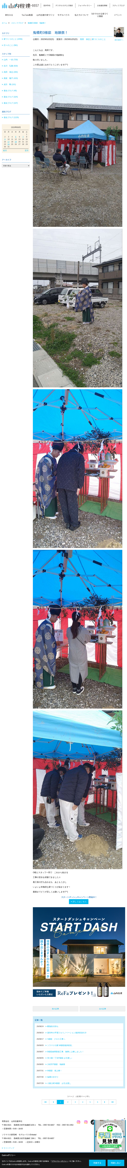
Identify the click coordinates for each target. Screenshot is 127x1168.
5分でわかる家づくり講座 (99, 15)
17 (9, 142)
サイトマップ (9, 1148)
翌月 (27, 150)
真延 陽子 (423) (11, 78)
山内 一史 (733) (11, 60)
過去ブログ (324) (11, 97)
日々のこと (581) (11, 45)
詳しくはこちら (80, 902)
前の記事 (55, 1009)
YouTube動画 (27, 15)
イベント (118, 15)
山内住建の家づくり (45, 15)
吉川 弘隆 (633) (11, 66)
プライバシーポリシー (60, 1161)
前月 (5, 150)
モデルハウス (63, 15)
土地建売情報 (102, 5)
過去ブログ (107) (11, 103)
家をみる (9, 15)
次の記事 (102, 1009)
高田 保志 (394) (11, 72)
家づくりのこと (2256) (13, 39)
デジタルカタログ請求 (64, 5)
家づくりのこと (99, 39)
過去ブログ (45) (10, 91)
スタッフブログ (118, 5)
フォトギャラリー (85, 5)
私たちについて (82, 15)
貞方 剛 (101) (10, 84)
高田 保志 (85, 39)
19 (16, 142)
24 (9, 144)
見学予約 (46, 5)
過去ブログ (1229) (11, 117)
